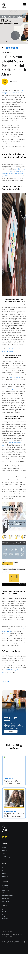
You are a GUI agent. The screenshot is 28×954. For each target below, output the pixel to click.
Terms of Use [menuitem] (5, 901)
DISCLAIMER (5, 681)
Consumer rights (8, 778)
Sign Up (11, 731)
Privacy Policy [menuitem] (6, 898)
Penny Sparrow (12, 389)
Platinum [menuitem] (4, 873)
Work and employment (10, 811)
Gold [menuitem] (3, 867)
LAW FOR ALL (14, 82)
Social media (7, 52)
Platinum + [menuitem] (5, 876)
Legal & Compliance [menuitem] (7, 895)
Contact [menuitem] (4, 847)
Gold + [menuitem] (3, 870)
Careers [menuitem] (4, 854)
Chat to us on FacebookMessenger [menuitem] (5, 916)
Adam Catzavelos (15, 377)
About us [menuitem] (4, 850)
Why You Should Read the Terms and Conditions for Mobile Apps (13, 783)
